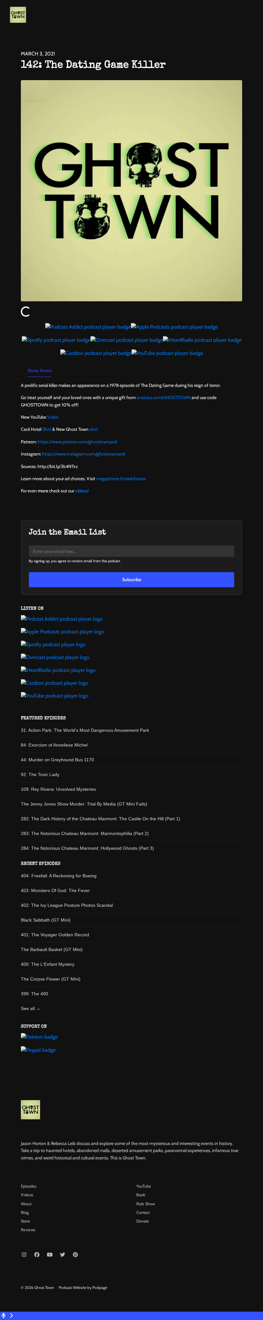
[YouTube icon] (50, 1254)
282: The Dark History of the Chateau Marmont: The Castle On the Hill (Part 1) (100, 818)
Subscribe (131, 579)
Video (53, 417)
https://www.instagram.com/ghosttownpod (83, 454)
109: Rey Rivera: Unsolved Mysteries (58, 789)
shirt (93, 429)
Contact (143, 1212)
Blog (25, 1212)
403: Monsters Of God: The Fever (55, 890)
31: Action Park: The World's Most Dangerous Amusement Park (85, 730)
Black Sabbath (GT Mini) (46, 920)
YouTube (143, 1186)
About (26, 1203)
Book (140, 1194)
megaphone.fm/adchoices (121, 478)
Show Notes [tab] (39, 370)
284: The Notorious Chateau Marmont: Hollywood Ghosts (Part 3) (87, 848)
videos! (82, 491)
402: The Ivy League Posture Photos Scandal (67, 905)
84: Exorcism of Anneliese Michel (54, 745)
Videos (27, 1194)
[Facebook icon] (37, 1254)
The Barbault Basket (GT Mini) (52, 949)
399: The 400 (34, 993)
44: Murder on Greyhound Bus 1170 (57, 759)
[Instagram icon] (24, 1254)
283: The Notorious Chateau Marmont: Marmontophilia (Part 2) (85, 833)
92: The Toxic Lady (40, 774)
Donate (142, 1221)
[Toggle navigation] (252, 16)
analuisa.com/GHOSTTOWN (164, 397)
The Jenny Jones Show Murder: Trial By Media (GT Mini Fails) (84, 803)
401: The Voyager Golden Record (55, 934)
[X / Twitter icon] (62, 1254)
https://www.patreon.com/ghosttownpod (77, 442)
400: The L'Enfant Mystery (47, 964)
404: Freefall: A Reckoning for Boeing (59, 875)
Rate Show (145, 1203)
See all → (30, 1008)
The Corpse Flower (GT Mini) (51, 979)
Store (25, 1221)
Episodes (28, 1186)
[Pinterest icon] (75, 1254)
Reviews (28, 1229)
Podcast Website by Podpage (83, 1287)
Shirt (46, 429)
